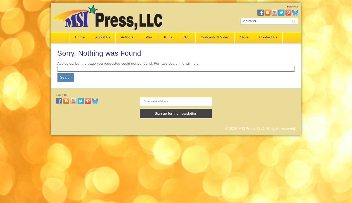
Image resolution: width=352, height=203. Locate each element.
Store (244, 37)
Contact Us (268, 37)
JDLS (167, 37)
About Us (102, 37)
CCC (186, 37)
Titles (148, 37)
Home (80, 37)
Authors (127, 37)
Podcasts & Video (215, 37)
